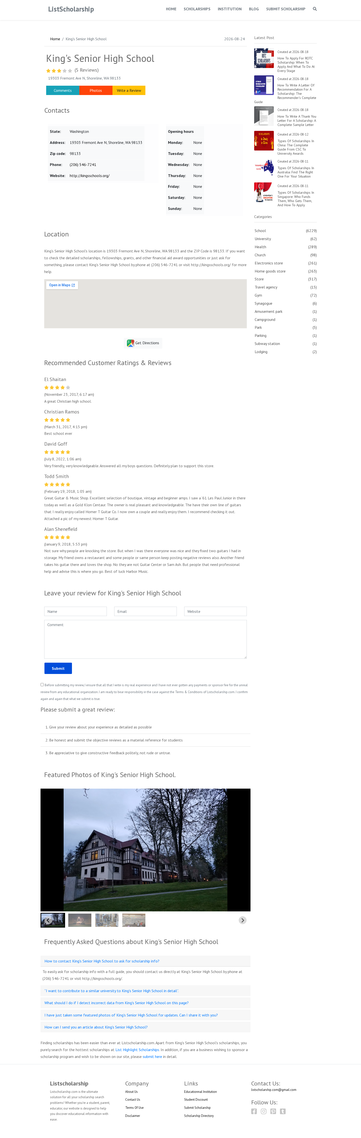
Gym (258, 295)
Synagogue (263, 303)
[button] (53, 920)
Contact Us (132, 1099)
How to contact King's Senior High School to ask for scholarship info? (101, 961)
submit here (152, 1056)
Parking (260, 335)
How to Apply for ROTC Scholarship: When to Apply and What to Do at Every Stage (296, 64)
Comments (63, 90)
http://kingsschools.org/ (90, 175)
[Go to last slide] (48, 920)
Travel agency (266, 287)
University (263, 238)
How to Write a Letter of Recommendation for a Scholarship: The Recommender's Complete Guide (285, 93)
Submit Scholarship (285, 9)
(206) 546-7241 (83, 164)
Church (260, 254)
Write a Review (129, 90)
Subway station (267, 343)
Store (259, 278)
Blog (254, 9)
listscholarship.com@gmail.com (273, 1090)
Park (258, 327)
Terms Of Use (134, 1108)
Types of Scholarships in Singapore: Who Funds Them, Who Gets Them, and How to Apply (296, 198)
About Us (131, 1092)
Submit (58, 668)
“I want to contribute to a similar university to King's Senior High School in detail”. (111, 990)
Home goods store (270, 271)
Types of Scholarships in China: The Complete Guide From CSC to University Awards (296, 147)
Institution (230, 9)
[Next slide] (243, 920)
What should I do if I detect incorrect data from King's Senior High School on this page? (116, 1002)
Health (260, 246)
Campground (265, 319)
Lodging (261, 351)
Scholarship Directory (199, 1116)
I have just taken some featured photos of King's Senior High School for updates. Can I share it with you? (131, 1015)
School (260, 230)
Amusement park (268, 311)
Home (171, 9)
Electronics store (269, 263)
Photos (96, 90)
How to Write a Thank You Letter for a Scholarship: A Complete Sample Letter (297, 120)
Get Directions (146, 342)
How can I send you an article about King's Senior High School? (96, 1027)
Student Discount (196, 1099)
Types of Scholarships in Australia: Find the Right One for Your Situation (296, 172)
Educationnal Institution (200, 1092)
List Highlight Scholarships (137, 1049)
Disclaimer (132, 1116)
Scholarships (197, 9)
